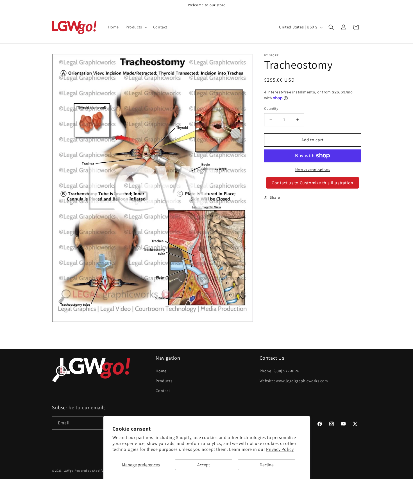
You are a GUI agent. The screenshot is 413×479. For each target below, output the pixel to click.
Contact (163, 390)
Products (164, 380)
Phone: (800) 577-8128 (279, 370)
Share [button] (275, 197)
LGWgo (68, 471)
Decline (267, 465)
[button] (136, 27)
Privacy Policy (280, 449)
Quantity (271, 108)
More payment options (312, 169)
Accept (203, 465)
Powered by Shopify (88, 471)
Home (161, 370)
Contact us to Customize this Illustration (312, 182)
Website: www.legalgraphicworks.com (294, 380)
